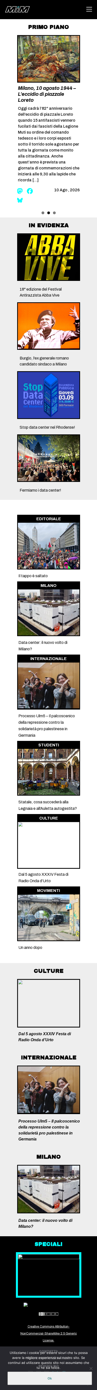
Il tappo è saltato (33, 576)
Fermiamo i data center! (40, 490)
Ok (50, 1378)
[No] (90, 1368)
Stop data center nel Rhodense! (47, 427)
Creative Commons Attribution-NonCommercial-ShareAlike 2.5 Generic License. (48, 1333)
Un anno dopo (30, 947)
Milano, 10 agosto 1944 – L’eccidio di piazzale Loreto (47, 94)
